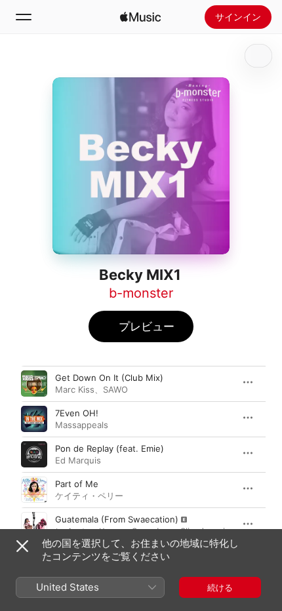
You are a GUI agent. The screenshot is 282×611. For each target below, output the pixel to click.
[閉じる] (22, 546)
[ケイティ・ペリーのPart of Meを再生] (34, 490)
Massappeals (81, 425)
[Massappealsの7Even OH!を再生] (34, 419)
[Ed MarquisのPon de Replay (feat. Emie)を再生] (34, 454)
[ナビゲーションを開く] (23, 17)
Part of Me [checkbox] (76, 484)
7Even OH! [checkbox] (76, 413)
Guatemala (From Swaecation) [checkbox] (116, 519)
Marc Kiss (74, 389)
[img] (140, 17)
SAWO (115, 389)
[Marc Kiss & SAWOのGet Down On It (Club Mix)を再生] (34, 383)
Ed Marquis (78, 460)
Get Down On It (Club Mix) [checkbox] (109, 377)
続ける (220, 587)
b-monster (141, 293)
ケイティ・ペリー (89, 495)
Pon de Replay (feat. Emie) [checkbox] (109, 448)
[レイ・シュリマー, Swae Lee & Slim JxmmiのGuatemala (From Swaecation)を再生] (34, 525)
